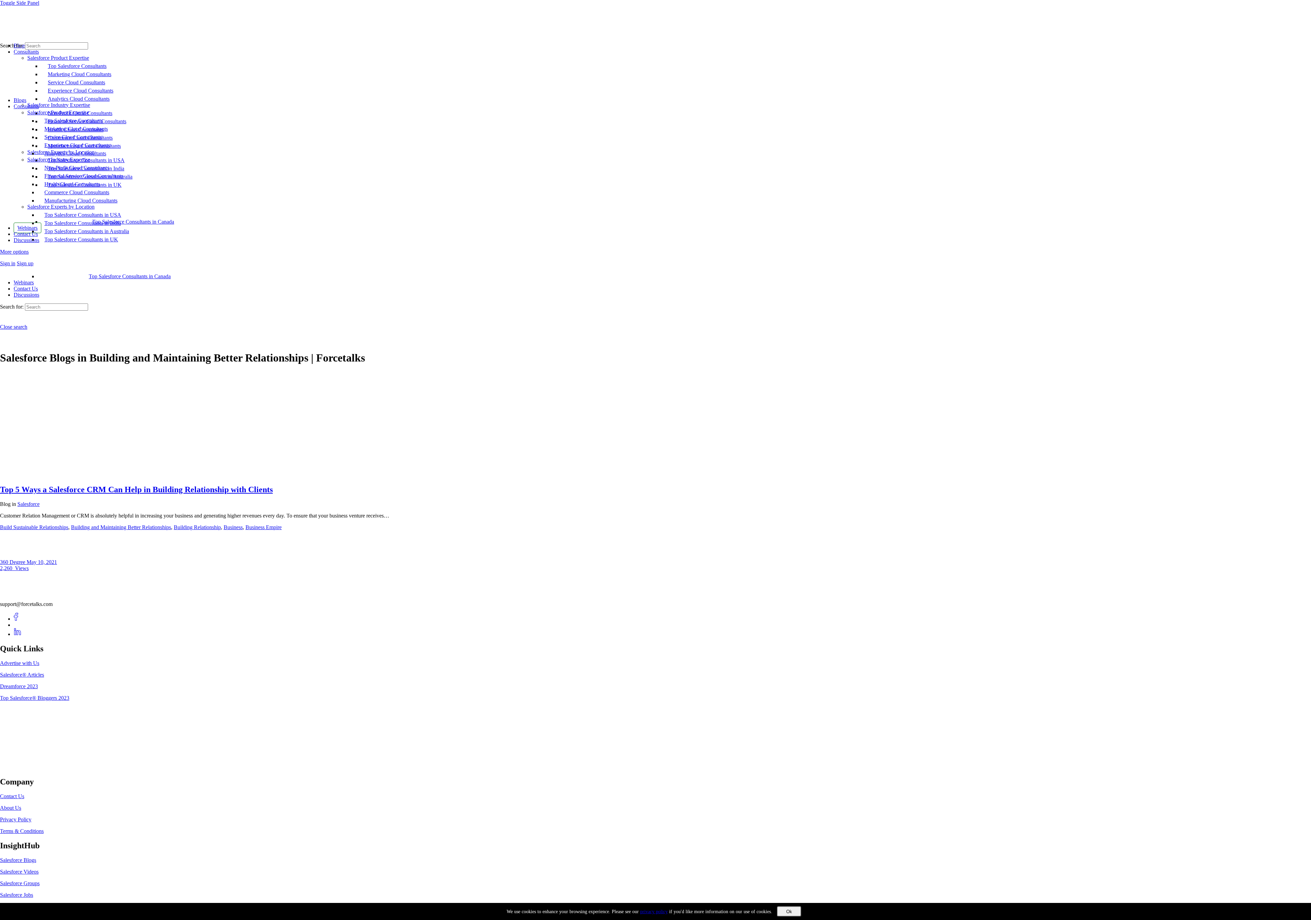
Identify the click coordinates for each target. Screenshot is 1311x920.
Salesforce (28, 504)
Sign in (7, 263)
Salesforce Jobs (16, 895)
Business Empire (263, 527)
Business (233, 527)
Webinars (24, 282)
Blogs (20, 100)
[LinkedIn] (18, 634)
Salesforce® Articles (22, 675)
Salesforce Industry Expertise (58, 159)
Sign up (25, 263)
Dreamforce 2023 (19, 686)
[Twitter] (18, 625)
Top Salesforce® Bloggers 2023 (34, 698)
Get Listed (19, 767)
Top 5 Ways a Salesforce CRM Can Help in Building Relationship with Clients (136, 489)
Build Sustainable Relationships (34, 527)
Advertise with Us (19, 663)
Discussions (26, 295)
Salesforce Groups (20, 883)
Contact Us (26, 289)
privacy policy (654, 911)
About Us (10, 808)
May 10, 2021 (42, 562)
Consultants (26, 106)
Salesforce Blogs (18, 860)
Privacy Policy (15, 819)
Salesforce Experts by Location (61, 207)
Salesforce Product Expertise (58, 112)
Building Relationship (197, 527)
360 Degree (13, 562)
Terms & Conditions (22, 831)
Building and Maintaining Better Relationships (121, 527)
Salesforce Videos (19, 872)
